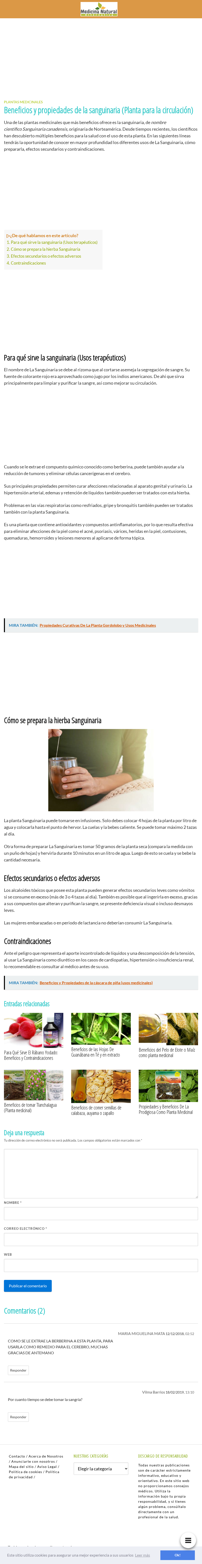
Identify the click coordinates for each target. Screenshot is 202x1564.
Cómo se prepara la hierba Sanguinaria (45, 249)
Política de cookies (25, 1472)
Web (8, 1254)
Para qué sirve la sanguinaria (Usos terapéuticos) (54, 242)
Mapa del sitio (21, 1466)
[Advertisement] (101, 54)
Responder (18, 1370)
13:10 (189, 1392)
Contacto (17, 1456)
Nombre (13, 1203)
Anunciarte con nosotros (33, 1461)
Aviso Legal (47, 1466)
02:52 (189, 1334)
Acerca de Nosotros (46, 1456)
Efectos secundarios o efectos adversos (46, 256)
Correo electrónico (25, 1228)
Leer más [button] (142, 1555)
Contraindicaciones (28, 263)
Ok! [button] (178, 1555)
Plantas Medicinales (23, 102)
